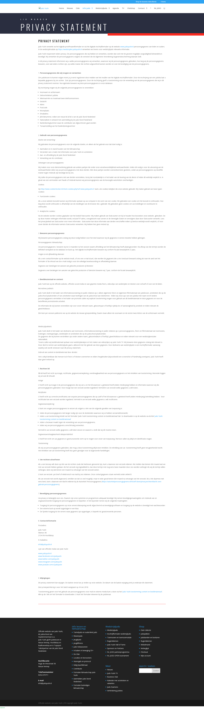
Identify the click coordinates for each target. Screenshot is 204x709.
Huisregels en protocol (82, 661)
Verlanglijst (145, 648)
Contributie (78, 669)
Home (61, 8)
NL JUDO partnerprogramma (118, 652)
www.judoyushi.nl (127, 46)
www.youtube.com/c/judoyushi (50, 564)
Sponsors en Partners (115, 648)
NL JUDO (157, 8)
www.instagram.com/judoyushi (50, 562)
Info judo (86, 8)
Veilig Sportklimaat (81, 665)
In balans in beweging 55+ (83, 650)
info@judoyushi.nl (45, 544)
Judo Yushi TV (112, 673)
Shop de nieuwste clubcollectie (146, 2)
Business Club (112, 677)
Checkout (144, 652)
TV (123, 8)
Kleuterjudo (78, 636)
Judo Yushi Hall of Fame (116, 645)
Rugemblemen (112, 641)
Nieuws (70, 8)
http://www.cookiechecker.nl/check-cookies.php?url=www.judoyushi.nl (67, 189)
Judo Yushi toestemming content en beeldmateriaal (142, 592)
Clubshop (131, 8)
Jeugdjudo (77, 639)
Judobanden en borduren (150, 637)
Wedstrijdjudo (101, 8)
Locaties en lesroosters (82, 658)
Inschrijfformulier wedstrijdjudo (119, 634)
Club (78, 8)
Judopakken (145, 634)
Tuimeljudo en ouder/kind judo (85, 632)
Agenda (116, 8)
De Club (77, 654)
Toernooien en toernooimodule (119, 637)
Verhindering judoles (115, 691)
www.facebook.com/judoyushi (49, 556)
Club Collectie (146, 630)
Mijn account (146, 656)
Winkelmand (145, 645)
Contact (141, 8)
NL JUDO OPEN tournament (118, 656)
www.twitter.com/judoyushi (48, 559)
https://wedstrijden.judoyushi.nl (70, 49)
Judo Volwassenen (80, 647)
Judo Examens (112, 687)
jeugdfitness (78, 643)
